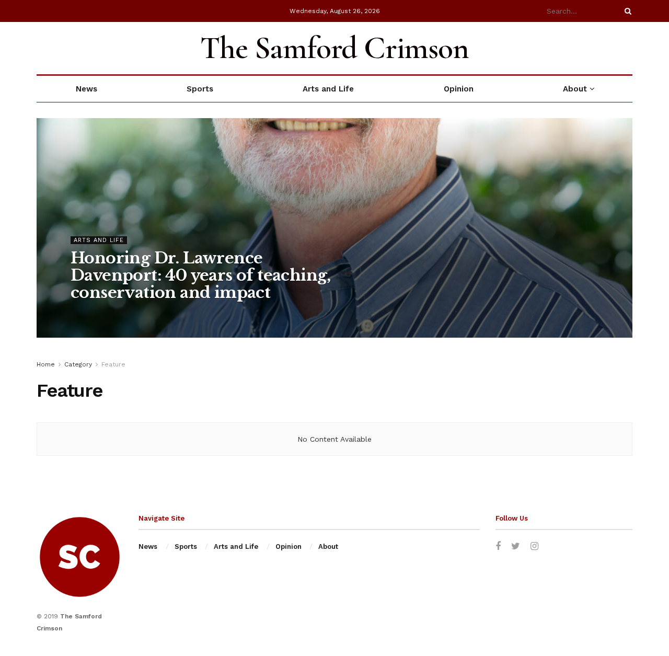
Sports (200, 89)
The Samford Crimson (334, 48)
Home (46, 364)
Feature (113, 364)
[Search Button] (626, 11)
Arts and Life (328, 89)
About (575, 89)
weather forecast (627, 48)
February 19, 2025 (195, 313)
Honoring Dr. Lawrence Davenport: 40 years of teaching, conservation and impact (201, 275)
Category (78, 364)
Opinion (459, 89)
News (86, 89)
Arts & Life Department (117, 313)
